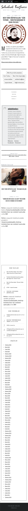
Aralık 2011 (7, 492)
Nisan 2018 (7, 395)
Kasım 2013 (7, 473)
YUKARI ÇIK (13, 507)
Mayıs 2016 (7, 420)
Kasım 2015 (7, 424)
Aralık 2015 (7, 422)
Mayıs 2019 (7, 371)
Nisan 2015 (7, 439)
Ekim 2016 (7, 415)
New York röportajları (19, 76)
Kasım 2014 (7, 450)
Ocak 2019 (7, 375)
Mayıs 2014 (7, 459)
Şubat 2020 (7, 360)
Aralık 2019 (7, 362)
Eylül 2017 (7, 409)
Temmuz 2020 (8, 356)
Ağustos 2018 (8, 386)
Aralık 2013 (7, 470)
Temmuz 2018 (8, 389)
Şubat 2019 (7, 373)
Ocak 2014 (7, 468)
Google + (14, 98)
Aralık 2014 (7, 448)
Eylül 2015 (7, 428)
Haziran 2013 (8, 481)
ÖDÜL (8, 325)
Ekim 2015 (7, 426)
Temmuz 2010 (8, 497)
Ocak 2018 (7, 402)
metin (13, 325)
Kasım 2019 (7, 364)
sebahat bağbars (19, 79)
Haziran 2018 (8, 391)
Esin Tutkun (6, 76)
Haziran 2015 (8, 435)
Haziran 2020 (8, 358)
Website (10, 140)
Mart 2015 (7, 442)
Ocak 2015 (7, 446)
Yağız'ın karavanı (19, 82)
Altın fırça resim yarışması (14, 73)
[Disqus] (14, 246)
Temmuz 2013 (8, 479)
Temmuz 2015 (8, 433)
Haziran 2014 (8, 457)
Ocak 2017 (7, 413)
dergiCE (9, 335)
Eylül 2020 (7, 351)
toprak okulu (8, 82)
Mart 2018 (7, 397)
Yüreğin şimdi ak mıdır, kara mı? (13, 314)
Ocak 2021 (7, 349)
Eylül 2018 (7, 384)
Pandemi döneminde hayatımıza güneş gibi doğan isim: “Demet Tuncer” (14, 155)
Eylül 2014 (7, 455)
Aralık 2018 (7, 378)
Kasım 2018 (7, 380)
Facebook (11, 142)
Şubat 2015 (7, 444)
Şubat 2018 (7, 400)
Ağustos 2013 (8, 477)
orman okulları (8, 79)
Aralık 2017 (7, 404)
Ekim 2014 (7, 453)
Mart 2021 (7, 347)
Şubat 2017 (7, 411)
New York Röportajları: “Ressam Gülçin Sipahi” (14, 190)
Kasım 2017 (7, 406)
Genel (8, 15)
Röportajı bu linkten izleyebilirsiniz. (11, 62)
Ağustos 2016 (8, 417)
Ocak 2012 (7, 490)
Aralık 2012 (7, 488)
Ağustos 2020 (8, 353)
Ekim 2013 (7, 475)
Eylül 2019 (7, 369)
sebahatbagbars (13, 108)
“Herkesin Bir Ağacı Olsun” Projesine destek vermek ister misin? (14, 200)
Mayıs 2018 (7, 393)
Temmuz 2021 (8, 344)
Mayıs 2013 (7, 484)
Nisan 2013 (7, 486)
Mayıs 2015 (7, 437)
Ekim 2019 (7, 367)
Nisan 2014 (7, 462)
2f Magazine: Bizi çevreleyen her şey (14, 329)
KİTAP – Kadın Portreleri (12, 287)
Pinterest (14, 96)
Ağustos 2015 (8, 431)
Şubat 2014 (7, 466)
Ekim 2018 (7, 382)
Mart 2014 (7, 464)
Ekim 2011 (7, 495)
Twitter (14, 94)
